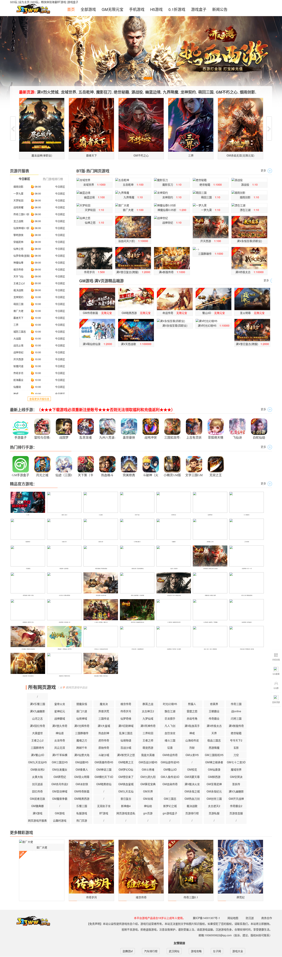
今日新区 (60, 186)
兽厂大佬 (18, 311)
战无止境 (18, 345)
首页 (71, 9)
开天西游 (18, 359)
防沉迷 (250, 918)
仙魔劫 (17, 387)
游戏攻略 (196, 951)
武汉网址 (174, 951)
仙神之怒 (18, 248)
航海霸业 (18, 380)
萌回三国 (18, 304)
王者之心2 (19, 283)
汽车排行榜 (150, 951)
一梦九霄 (18, 193)
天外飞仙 (18, 276)
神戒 (15, 393)
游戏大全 (237, 951)
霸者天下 (18, 318)
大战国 (17, 338)
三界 (15, 324)
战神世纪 (18, 352)
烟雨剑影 (18, 186)
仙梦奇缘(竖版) (21, 255)
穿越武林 (18, 242)
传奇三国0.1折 (21, 214)
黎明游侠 (18, 235)
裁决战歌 (18, 290)
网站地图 (233, 918)
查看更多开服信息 (39, 399)
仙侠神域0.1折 (21, 228)
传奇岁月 (18, 373)
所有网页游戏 (42, 687)
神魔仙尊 (18, 262)
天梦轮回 (18, 200)
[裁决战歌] (27, 687)
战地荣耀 (18, 207)
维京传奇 (18, 269)
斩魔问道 (18, 366)
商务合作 (266, 918)
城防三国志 (19, 331)
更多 (263, 170)
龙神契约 (18, 297)
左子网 (217, 951)
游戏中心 (30, 921)
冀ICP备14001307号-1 (206, 918)
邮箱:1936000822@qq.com (215, 935)
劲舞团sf (128, 951)
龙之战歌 (18, 221)
